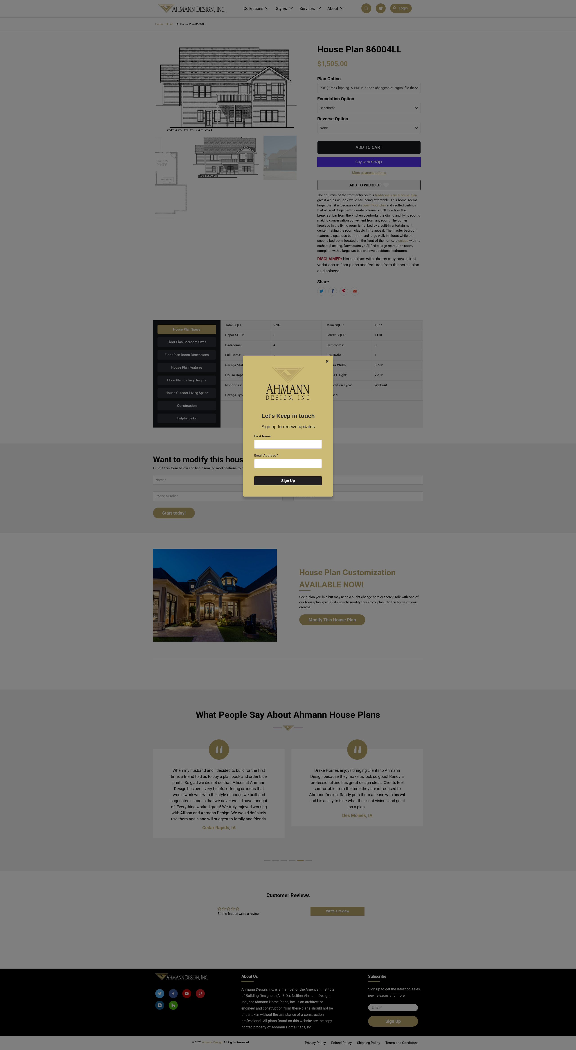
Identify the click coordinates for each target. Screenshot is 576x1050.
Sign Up (288, 481)
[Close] (327, 361)
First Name (262, 436)
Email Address (266, 455)
